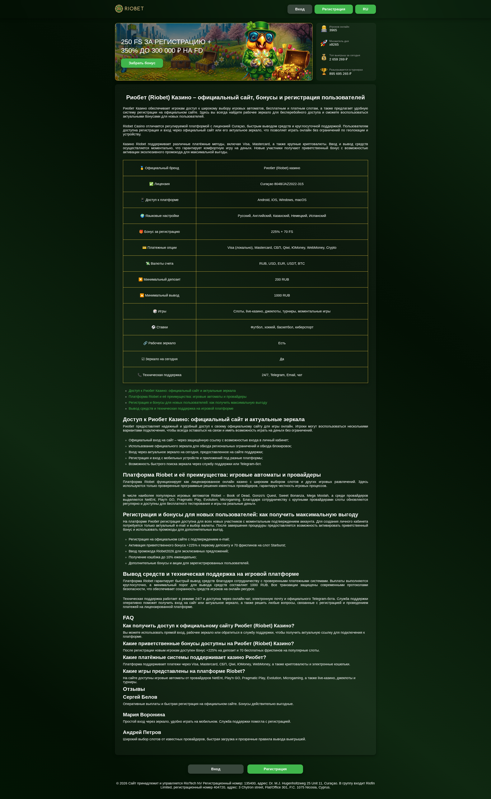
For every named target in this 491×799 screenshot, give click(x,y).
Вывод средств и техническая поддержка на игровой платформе (181, 408)
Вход (300, 9)
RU (365, 9)
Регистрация (333, 9)
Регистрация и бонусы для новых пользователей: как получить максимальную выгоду (198, 402)
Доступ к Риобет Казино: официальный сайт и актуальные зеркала (182, 391)
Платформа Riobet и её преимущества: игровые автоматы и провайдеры (187, 397)
